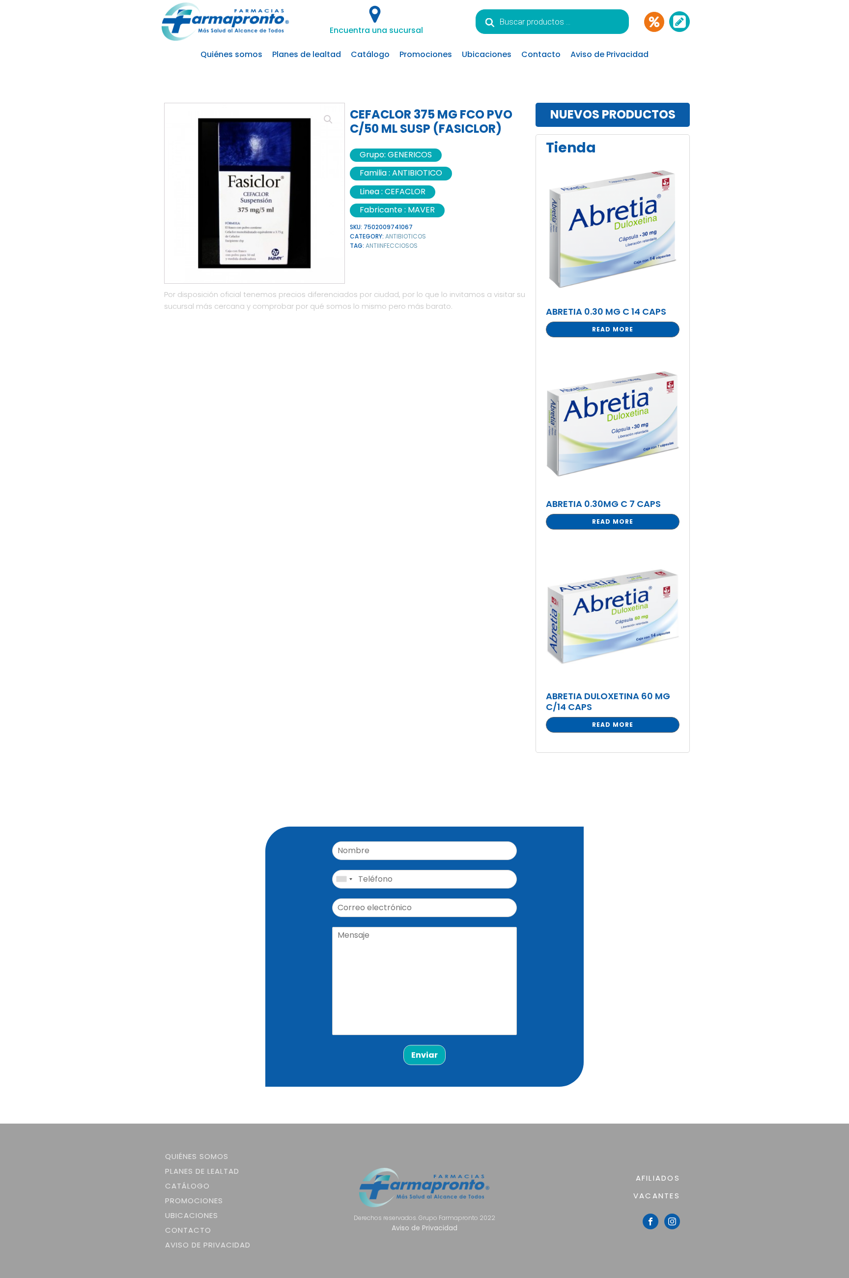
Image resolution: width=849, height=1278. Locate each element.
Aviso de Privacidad (609, 54)
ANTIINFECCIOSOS (392, 245)
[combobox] (344, 879)
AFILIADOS (658, 1178)
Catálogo (370, 54)
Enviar (424, 1055)
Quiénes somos (231, 54)
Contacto (541, 54)
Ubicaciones (486, 54)
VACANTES (656, 1195)
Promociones (425, 54)
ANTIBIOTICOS (405, 236)
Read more (612, 329)
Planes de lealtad (306, 54)
